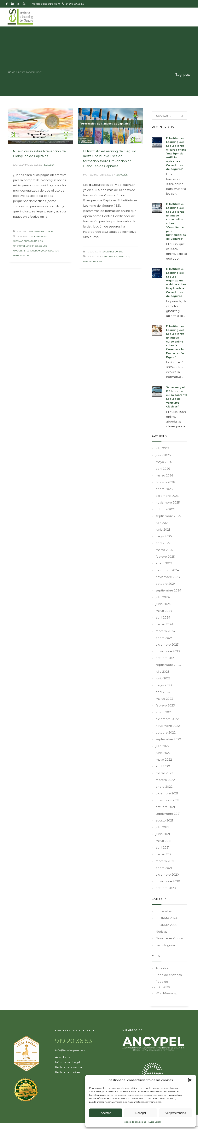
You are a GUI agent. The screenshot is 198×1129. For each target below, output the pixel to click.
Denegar (140, 1113)
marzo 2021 (164, 854)
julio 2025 (162, 523)
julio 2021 (162, 827)
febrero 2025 (165, 556)
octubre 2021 (165, 807)
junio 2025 (163, 529)
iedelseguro (90, 261)
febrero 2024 (165, 631)
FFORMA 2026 (166, 925)
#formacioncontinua (25, 241)
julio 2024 (163, 597)
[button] (190, 1080)
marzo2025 (19, 255)
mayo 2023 (164, 685)
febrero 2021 (165, 861)
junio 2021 (163, 834)
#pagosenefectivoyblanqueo (30, 251)
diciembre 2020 (167, 874)
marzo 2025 (164, 550)
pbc (28, 255)
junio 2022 (163, 753)
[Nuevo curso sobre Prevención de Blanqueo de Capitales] (40, 125)
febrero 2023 (165, 705)
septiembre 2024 (168, 590)
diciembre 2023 (167, 644)
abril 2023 (163, 692)
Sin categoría (165, 945)
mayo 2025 (164, 536)
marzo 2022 (164, 773)
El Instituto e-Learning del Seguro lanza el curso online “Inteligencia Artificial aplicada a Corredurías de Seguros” (176, 153)
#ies (40, 241)
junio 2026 (163, 455)
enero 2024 (164, 638)
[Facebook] (7, 4)
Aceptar (106, 1113)
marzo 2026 (164, 475)
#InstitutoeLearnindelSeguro (30, 246)
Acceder (162, 968)
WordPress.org (166, 993)
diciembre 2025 (167, 496)
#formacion (40, 236)
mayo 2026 (164, 462)
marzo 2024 (164, 624)
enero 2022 (164, 786)
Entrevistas (164, 911)
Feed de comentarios (161, 984)
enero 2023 (164, 712)
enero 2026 (164, 489)
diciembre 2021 (167, 793)
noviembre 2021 (167, 800)
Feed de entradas (169, 975)
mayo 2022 (164, 759)
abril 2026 (163, 468)
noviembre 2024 (168, 577)
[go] (182, 116)
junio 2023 (163, 678)
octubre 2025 (166, 509)
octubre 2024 (166, 583)
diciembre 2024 (167, 570)
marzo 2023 (164, 698)
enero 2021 (164, 868)
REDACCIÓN (49, 165)
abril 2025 (163, 543)
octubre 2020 (166, 888)
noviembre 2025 (168, 502)
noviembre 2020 (168, 881)
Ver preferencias (175, 1113)
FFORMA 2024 (166, 918)
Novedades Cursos (42, 231)
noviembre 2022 (168, 726)
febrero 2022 (165, 780)
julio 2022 (162, 746)
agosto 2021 (164, 820)
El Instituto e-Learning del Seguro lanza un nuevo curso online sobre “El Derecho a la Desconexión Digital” (175, 342)
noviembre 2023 (168, 651)
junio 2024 (163, 604)
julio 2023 (162, 671)
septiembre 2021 (168, 813)
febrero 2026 (165, 482)
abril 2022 (163, 766)
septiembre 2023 (168, 665)
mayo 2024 (164, 611)
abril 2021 (162, 847)
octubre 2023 (166, 658)
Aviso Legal (154, 1121)
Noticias (161, 931)
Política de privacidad (134, 1121)
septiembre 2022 (168, 739)
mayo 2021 (163, 841)
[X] (18, 4)
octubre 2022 (166, 732)
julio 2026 (162, 448)
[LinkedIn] (12, 4)
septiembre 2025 (168, 516)
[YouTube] (24, 4)
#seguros (53, 251)
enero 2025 (164, 563)
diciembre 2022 (167, 719)
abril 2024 (163, 617)
